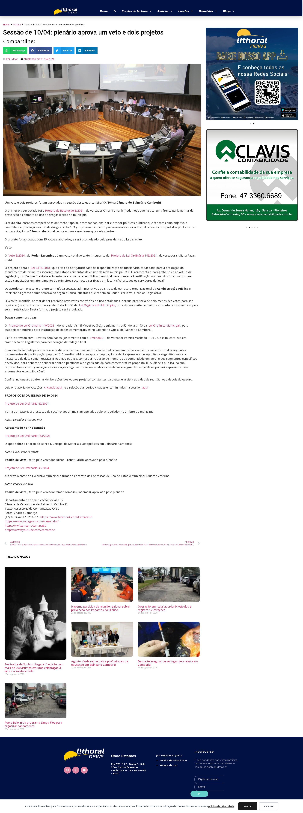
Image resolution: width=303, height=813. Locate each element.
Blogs (227, 11)
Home (104, 11)
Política (17, 24)
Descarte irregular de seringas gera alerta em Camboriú (168, 663)
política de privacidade (221, 806)
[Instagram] (67, 770)
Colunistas (206, 11)
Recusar (268, 806)
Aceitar (248, 806)
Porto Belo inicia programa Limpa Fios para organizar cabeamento (33, 724)
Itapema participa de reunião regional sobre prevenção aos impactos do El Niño (100, 608)
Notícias (162, 11)
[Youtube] (84, 770)
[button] (15, 50)
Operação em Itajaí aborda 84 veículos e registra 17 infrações (164, 608)
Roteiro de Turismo (135, 11)
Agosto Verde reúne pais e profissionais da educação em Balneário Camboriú (99, 663)
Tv (114, 11)
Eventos (183, 11)
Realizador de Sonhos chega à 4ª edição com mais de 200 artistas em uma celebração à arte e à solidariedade (34, 667)
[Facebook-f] (75, 770)
